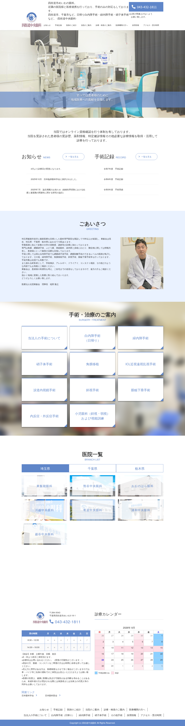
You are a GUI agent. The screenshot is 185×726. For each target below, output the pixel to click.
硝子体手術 (100, 715)
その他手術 (116, 715)
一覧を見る (73, 156)
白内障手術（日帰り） (62, 715)
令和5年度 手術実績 (113, 189)
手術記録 (58, 25)
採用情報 (135, 25)
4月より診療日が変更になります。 (46, 168)
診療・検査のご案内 (103, 25)
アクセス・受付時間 (151, 25)
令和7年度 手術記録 (113, 168)
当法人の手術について (35, 715)
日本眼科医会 (51, 695)
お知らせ (47, 25)
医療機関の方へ (122, 25)
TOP (172, 715)
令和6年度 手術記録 (113, 179)
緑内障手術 (84, 715)
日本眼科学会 (28, 695)
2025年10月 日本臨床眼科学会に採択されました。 (54, 179)
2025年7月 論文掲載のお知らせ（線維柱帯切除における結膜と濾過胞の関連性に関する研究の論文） (55, 191)
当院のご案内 (86, 25)
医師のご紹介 (71, 25)
